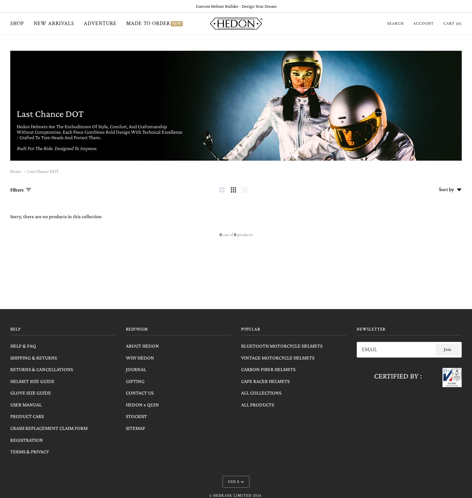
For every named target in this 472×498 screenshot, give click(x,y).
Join (447, 349)
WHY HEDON (140, 357)
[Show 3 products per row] (233, 189)
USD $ (234, 481)
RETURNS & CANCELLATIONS (41, 369)
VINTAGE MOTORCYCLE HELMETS (277, 357)
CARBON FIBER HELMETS (268, 369)
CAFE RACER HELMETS (265, 381)
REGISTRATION (26, 440)
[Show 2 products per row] (222, 189)
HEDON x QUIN (142, 404)
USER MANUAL (26, 404)
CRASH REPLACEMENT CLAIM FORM (49, 428)
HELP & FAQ (23, 346)
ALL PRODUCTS (257, 404)
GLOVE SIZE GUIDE (30, 393)
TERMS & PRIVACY (29, 451)
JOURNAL (136, 369)
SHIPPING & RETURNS (33, 357)
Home (15, 171)
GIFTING (135, 381)
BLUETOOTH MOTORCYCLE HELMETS (281, 346)
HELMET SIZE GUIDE (32, 381)
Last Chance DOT (43, 171)
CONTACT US (139, 393)
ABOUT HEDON (142, 346)
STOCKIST (136, 416)
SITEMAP (135, 428)
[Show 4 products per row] (246, 189)
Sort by (446, 189)
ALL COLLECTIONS (261, 393)
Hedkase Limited (232, 495)
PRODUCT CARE (27, 416)
